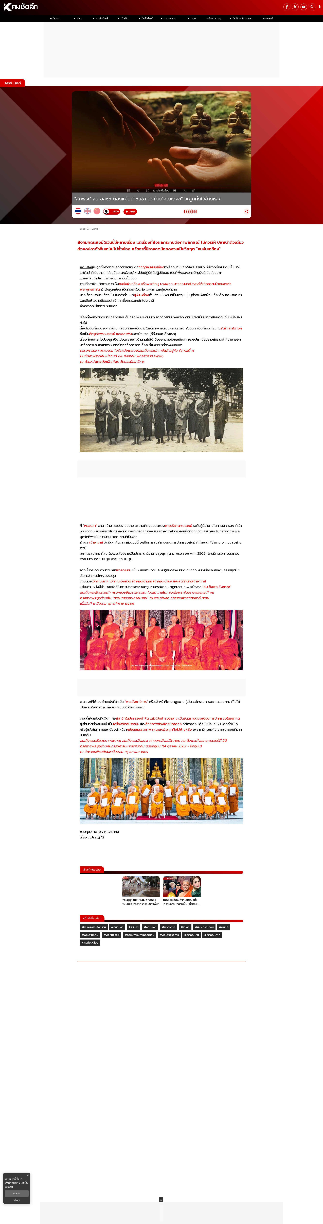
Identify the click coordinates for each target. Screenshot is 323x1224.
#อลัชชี (223, 927)
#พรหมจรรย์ (111, 935)
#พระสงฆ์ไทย (90, 935)
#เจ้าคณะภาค (212, 935)
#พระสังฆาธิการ (169, 935)
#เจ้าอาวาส (168, 927)
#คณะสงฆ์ (150, 927)
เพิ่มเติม (9, 1186)
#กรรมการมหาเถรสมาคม (139, 935)
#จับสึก (185, 927)
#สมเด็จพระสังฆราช (94, 927)
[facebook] (286, 7)
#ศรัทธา (133, 927)
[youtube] (303, 7)
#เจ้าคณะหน (191, 935)
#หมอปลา (117, 927)
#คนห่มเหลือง (90, 943)
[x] (295, 7)
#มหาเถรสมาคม (204, 927)
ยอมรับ (16, 1193)
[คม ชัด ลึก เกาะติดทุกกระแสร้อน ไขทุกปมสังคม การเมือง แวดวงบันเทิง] (161, 7)
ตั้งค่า (17, 1200)
